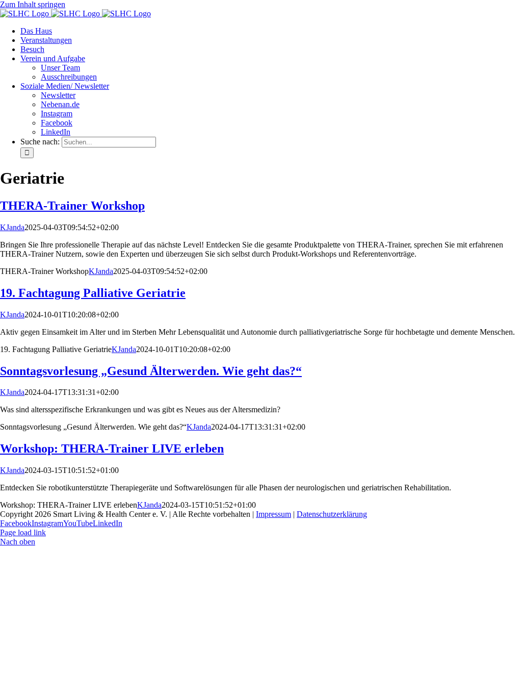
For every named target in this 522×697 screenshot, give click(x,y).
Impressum (273, 514)
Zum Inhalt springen (32, 4)
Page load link (23, 532)
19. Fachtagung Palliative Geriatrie (93, 293)
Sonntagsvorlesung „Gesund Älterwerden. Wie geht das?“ (151, 371)
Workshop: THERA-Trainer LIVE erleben (112, 448)
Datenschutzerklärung (332, 514)
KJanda (12, 227)
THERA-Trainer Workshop (72, 205)
